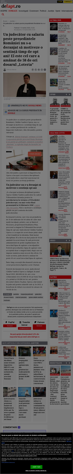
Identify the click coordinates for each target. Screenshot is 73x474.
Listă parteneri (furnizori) (8, 462)
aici (13, 451)
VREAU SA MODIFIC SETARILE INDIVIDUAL (35, 470)
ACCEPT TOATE (36, 467)
